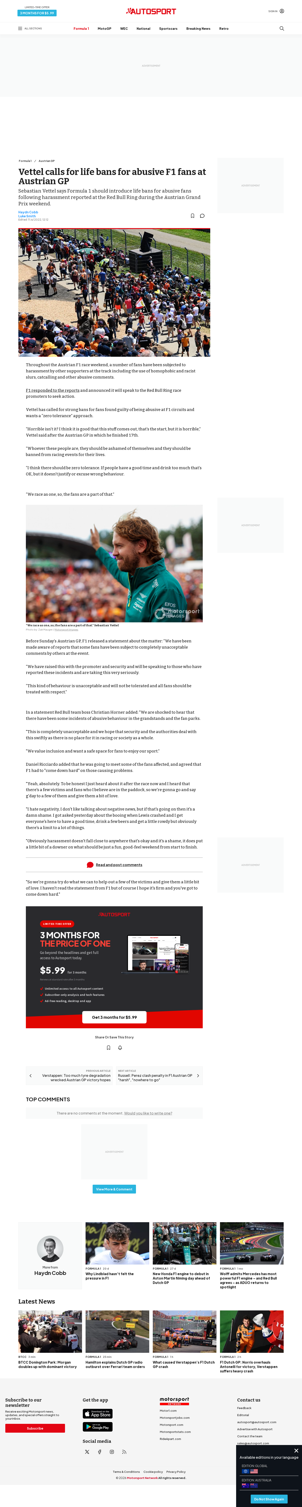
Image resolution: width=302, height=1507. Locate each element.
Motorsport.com (171, 1424)
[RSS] (124, 1451)
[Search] (281, 28)
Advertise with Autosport (255, 1429)
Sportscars (168, 28)
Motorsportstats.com (175, 1432)
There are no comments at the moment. (114, 1113)
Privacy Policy (176, 1471)
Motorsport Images (66, 629)
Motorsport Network (142, 1478)
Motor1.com (168, 1410)
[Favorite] (192, 215)
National (143, 28)
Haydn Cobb (28, 212)
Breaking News (198, 28)
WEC (124, 28)
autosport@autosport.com (256, 1422)
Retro (224, 28)
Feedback (244, 1408)
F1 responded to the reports (53, 390)
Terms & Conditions (126, 1471)
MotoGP (104, 28)
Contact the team (249, 1436)
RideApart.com (170, 1439)
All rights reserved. (172, 1478)
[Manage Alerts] (120, 1047)
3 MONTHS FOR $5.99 (37, 13)
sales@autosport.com (253, 1443)
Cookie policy (153, 1471)
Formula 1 (81, 28)
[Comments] (203, 215)
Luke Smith (27, 216)
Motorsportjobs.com (175, 1417)
